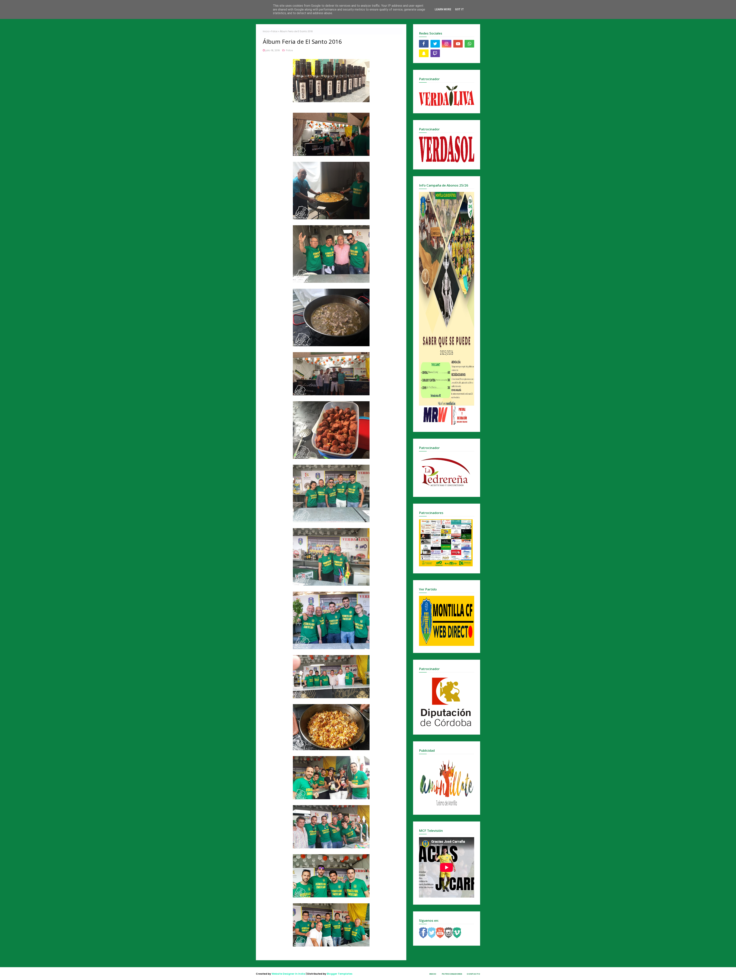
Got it (459, 9)
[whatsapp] (469, 44)
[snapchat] (424, 53)
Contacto (473, 973)
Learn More (443, 9)
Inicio (266, 31)
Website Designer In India (288, 974)
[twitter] (435, 44)
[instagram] (446, 44)
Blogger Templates (339, 974)
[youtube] (458, 44)
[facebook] (424, 44)
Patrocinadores (452, 973)
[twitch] (435, 53)
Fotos (274, 31)
